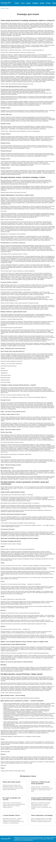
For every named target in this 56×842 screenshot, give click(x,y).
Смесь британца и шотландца (42, 815)
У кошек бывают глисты (11, 815)
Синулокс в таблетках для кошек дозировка (40, 782)
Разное (54, 3)
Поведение (35, 3)
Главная (17, 3)
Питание (48, 3)
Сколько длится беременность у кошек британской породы (42, 798)
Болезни (42, 3)
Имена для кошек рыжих (11, 782)
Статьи (23, 3)
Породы (28, 3)
